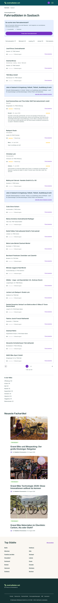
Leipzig (31, 558)
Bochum (31, 571)
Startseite (6, 7)
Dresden (31, 564)
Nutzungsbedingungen (34, 596)
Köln (30, 551)
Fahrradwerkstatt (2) (51, 41)
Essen (30, 561)
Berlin (5, 547)
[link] (29, 51)
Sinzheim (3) (7, 393)
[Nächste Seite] (52, 366)
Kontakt (11, 596)
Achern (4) (7, 383)
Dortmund (7, 561)
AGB (42, 596)
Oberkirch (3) (8, 396)
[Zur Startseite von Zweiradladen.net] (12, 3)
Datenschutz (17, 596)
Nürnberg (31, 568)
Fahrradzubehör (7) (11, 41)
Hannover (7, 568)
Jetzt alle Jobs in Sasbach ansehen (43, 94)
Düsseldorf (7, 558)
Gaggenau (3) (8, 398)
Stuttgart (31, 554)
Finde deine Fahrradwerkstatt (29, 33)
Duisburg (6, 571)
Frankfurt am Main (9, 554)
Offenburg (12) (8, 381)
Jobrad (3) (40, 41)
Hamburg (31, 547)
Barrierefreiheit (24, 596)
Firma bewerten (48, 54)
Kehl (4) (6, 386)
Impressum (46, 596)
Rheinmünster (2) (9, 401)
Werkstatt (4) (22, 41)
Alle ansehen (50, 542)
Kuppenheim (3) (8, 391)
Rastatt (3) (7, 388)
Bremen (6, 564)
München (7, 551)
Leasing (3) (32, 41)
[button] (49, 3)
